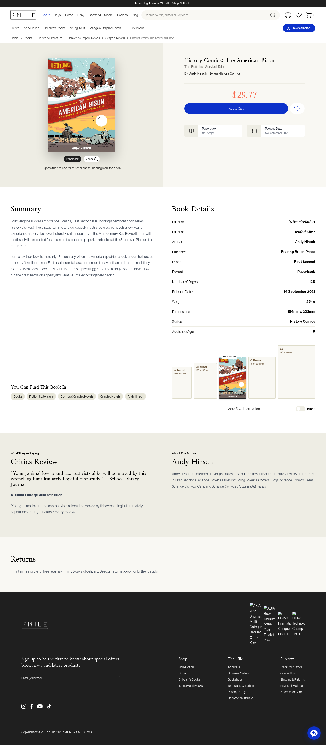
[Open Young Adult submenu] (86, 28)
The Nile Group (54, 732)
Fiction (15, 28)
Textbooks (138, 28)
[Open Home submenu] (74, 15)
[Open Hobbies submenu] (129, 15)
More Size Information (243, 409)
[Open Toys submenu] (62, 15)
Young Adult (77, 28)
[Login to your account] (288, 15)
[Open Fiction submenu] (21, 28)
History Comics (230, 73)
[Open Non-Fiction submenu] (41, 28)
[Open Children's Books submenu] (67, 28)
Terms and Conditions (241, 685)
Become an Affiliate (240, 698)
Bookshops (235, 679)
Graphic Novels (115, 38)
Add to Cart (236, 108)
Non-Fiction (31, 28)
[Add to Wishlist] (297, 108)
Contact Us (287, 673)
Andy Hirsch (198, 73)
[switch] (300, 408)
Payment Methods (292, 685)
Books (28, 38)
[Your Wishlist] (299, 15)
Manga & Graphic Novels (105, 28)
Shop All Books (181, 3)
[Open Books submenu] (51, 15)
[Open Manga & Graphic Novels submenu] (123, 28)
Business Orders (238, 673)
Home (15, 38)
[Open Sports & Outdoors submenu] (114, 15)
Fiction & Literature (50, 38)
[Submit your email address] (116, 678)
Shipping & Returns (292, 679)
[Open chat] (314, 733)
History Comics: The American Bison (152, 38)
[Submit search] (274, 15)
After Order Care (291, 692)
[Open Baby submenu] (86, 15)
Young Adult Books (191, 685)
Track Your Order (291, 667)
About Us (234, 667)
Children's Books (54, 28)
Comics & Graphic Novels (84, 38)
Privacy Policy (237, 692)
